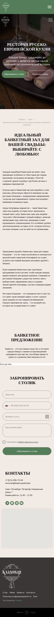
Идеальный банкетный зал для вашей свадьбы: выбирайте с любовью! (27, 123)
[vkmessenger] (17, 503)
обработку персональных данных (28, 442)
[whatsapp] (12, 503)
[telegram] (7, 503)
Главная (22, 119)
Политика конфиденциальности (17, 596)
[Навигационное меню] (49, 7)
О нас (5, 592)
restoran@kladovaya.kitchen (18, 483)
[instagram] (21, 503)
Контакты (30, 592)
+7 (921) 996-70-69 (14, 480)
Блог (30, 119)
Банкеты (20, 592)
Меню (12, 592)
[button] (14, 74)
